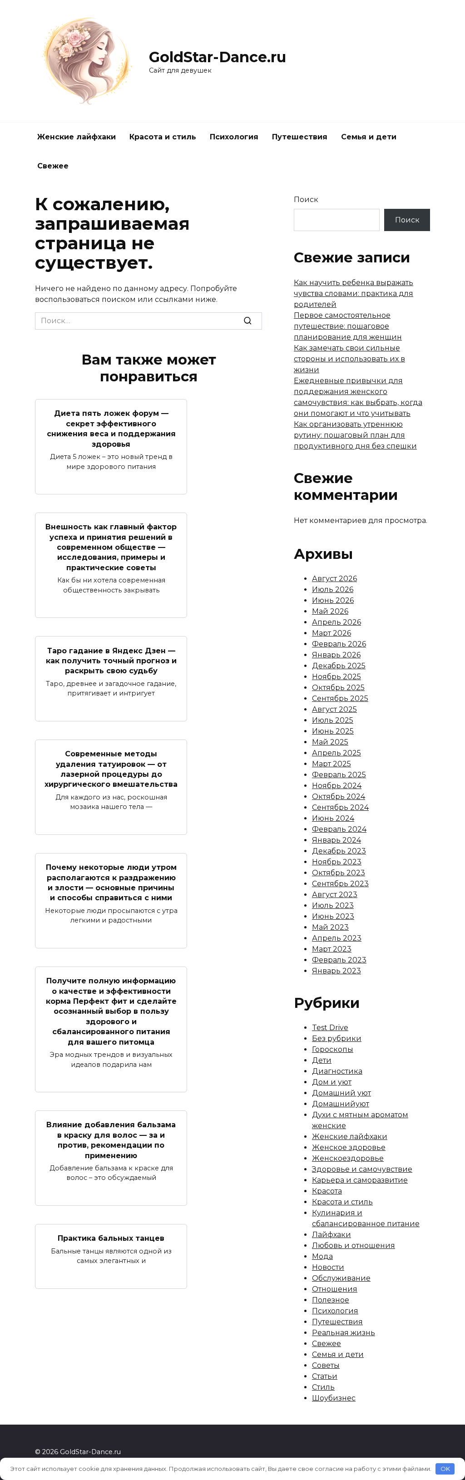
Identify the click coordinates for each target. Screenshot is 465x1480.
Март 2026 (331, 633)
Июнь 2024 (333, 818)
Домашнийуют (340, 1104)
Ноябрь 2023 (336, 862)
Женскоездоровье (348, 1158)
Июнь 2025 (333, 731)
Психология (234, 137)
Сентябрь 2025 (340, 698)
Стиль (323, 1387)
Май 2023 (330, 927)
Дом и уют (331, 1082)
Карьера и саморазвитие (360, 1180)
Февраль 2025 (339, 774)
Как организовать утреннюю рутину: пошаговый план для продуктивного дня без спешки (355, 435)
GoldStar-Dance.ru (217, 57)
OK (445, 1468)
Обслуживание (341, 1278)
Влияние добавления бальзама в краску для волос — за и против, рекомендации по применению (111, 1139)
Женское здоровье (349, 1147)
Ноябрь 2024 (336, 785)
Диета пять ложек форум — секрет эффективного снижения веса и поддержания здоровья (111, 428)
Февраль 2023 (339, 960)
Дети (321, 1060)
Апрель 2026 (336, 622)
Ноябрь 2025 (336, 676)
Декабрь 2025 (339, 665)
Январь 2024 (336, 840)
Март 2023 (331, 949)
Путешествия (299, 137)
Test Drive (330, 1027)
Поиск (306, 199)
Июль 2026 (332, 589)
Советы (326, 1365)
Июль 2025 (332, 720)
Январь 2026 (336, 655)
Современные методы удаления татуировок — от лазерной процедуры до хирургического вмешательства (111, 769)
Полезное (330, 1300)
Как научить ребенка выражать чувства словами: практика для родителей (353, 293)
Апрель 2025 (336, 753)
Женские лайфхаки (76, 137)
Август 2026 (334, 578)
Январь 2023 (336, 971)
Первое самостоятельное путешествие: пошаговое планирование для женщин (348, 326)
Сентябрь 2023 (340, 883)
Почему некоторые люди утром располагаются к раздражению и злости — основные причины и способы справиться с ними (111, 882)
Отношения (334, 1289)
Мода (322, 1256)
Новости (328, 1267)
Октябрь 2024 (338, 796)
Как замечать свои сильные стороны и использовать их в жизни (349, 359)
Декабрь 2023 (339, 851)
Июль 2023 (333, 905)
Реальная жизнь (343, 1332)
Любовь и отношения (353, 1245)
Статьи (324, 1376)
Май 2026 (330, 611)
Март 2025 (331, 764)
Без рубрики (336, 1038)
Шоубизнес (334, 1398)
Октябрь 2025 (338, 687)
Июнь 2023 (333, 916)
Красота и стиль (162, 137)
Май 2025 (330, 742)
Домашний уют (341, 1093)
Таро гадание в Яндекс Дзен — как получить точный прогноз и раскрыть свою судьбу (111, 660)
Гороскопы (332, 1049)
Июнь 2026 (333, 600)
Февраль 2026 (339, 644)
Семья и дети (368, 137)
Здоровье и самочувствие (362, 1169)
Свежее (53, 166)
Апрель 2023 (336, 938)
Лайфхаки (331, 1234)
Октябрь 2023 (338, 872)
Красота (327, 1191)
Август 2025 (334, 709)
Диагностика (337, 1071)
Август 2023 (334, 894)
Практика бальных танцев (111, 1238)
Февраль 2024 (339, 829)
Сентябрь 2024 (340, 807)
